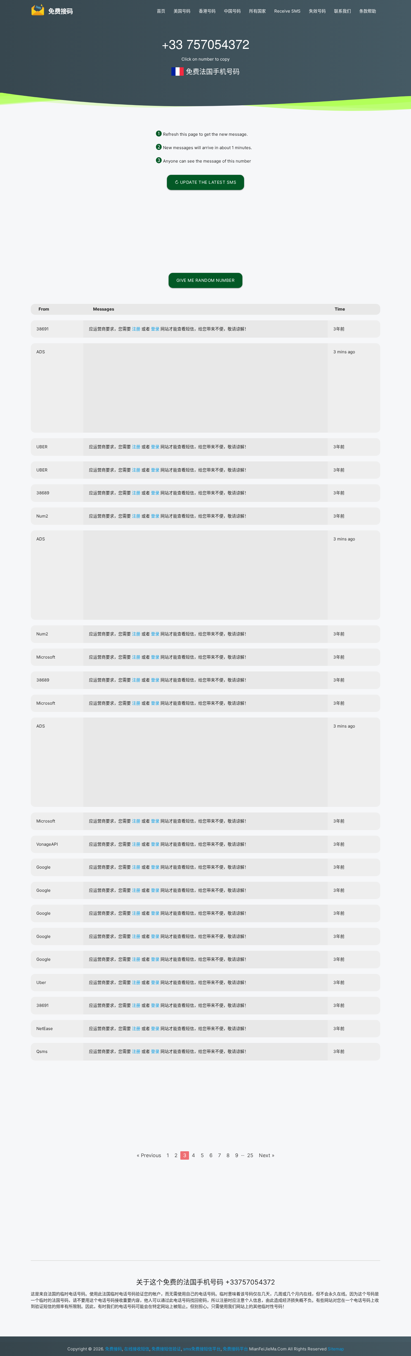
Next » (267, 1155)
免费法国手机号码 (213, 72)
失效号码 (317, 11)
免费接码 (113, 1349)
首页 (161, 11)
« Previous (149, 1155)
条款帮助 (367, 11)
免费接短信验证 (166, 1349)
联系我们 (342, 11)
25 (250, 1155)
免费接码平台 (235, 1349)
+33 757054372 (205, 43)
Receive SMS (287, 11)
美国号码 (182, 11)
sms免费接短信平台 (202, 1349)
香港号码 (207, 11)
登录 (155, 329)
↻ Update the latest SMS (206, 182)
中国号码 (232, 11)
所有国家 (257, 11)
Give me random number (205, 280)
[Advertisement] (205, 230)
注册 (136, 329)
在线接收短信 (136, 1349)
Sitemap (336, 1349)
